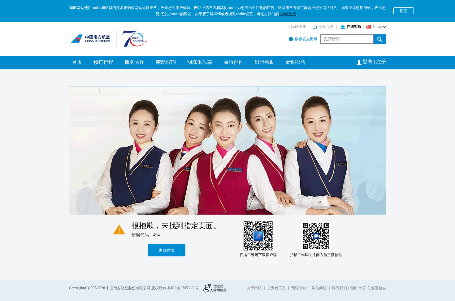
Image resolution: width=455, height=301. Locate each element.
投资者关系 (276, 288)
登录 (368, 61)
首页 (77, 62)
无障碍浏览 (297, 26)
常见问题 (319, 288)
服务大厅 (135, 62)
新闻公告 (296, 62)
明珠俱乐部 (199, 62)
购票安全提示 (306, 39)
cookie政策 (287, 14)
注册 (381, 61)
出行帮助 (265, 62)
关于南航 (254, 288)
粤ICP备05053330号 (183, 288)
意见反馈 (326, 26)
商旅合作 (233, 62)
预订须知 (298, 288)
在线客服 (354, 26)
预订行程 (103, 62)
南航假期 (166, 62)
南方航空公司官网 (99, 35)
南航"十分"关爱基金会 (367, 288)
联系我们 (339, 288)
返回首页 (167, 250)
